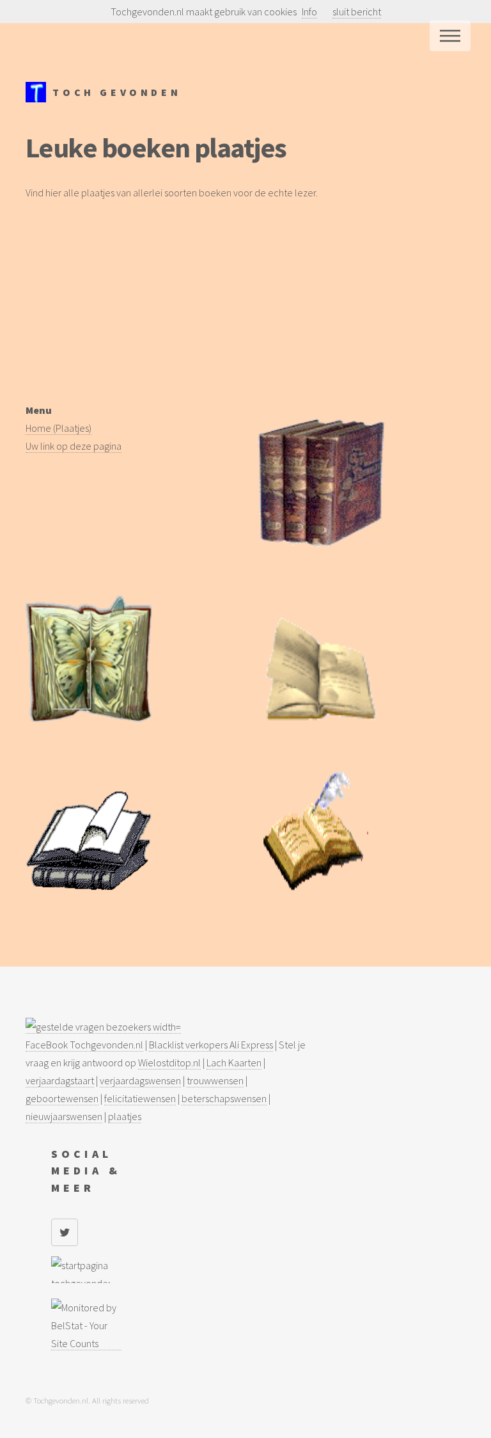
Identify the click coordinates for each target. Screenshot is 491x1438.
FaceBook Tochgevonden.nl (84, 1044)
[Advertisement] (245, 311)
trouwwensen (215, 1080)
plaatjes (124, 1116)
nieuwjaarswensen (64, 1116)
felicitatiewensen (140, 1098)
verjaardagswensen (140, 1080)
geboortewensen (62, 1098)
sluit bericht (356, 11)
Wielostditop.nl (169, 1062)
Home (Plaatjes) (58, 428)
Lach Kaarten (234, 1062)
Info (309, 11)
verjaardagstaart (60, 1080)
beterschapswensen (224, 1098)
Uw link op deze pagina (73, 445)
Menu (450, 35)
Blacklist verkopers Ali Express (211, 1044)
